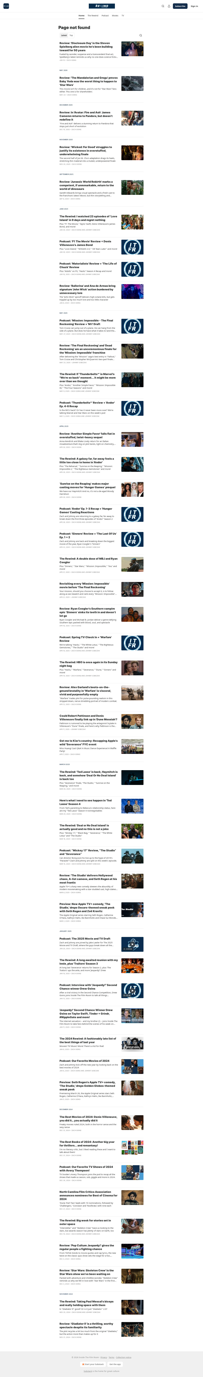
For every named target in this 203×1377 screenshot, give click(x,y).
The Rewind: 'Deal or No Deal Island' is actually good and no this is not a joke (84, 827)
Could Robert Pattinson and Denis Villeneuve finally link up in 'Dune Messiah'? (88, 717)
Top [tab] (71, 35)
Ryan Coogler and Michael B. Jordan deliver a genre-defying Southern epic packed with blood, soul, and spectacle (88, 621)
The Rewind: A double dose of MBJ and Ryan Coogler (89, 560)
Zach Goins (71, 60)
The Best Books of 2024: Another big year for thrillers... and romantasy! (87, 1143)
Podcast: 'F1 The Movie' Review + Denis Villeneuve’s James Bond (85, 243)
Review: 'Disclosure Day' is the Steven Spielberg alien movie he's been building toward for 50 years (86, 47)
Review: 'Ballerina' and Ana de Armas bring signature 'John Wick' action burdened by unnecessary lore (87, 289)
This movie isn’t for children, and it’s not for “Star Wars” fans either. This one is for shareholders (88, 90)
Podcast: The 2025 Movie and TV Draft (85, 938)
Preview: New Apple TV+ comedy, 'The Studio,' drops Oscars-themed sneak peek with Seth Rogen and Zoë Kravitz (87, 907)
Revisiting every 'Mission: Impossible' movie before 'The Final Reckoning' (85, 585)
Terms (111, 1357)
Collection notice (123, 1357)
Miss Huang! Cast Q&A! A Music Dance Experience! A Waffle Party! (88, 749)
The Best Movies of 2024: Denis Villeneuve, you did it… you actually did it (88, 1118)
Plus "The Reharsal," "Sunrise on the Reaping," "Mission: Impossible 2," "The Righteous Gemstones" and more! (86, 467)
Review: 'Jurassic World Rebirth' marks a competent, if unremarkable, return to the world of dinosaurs (87, 185)
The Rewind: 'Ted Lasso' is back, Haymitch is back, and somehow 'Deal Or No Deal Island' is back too (89, 775)
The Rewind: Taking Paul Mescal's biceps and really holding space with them (87, 1303)
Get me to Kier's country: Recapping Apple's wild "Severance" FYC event (89, 742)
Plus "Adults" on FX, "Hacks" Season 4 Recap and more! (86, 271)
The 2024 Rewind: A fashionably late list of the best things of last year (88, 1040)
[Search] (163, 6)
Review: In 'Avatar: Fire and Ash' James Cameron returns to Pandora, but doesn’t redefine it (86, 116)
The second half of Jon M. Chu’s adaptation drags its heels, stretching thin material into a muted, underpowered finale (87, 159)
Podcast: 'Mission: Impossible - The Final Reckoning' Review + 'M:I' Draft (86, 322)
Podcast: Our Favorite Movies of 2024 (84, 1060)
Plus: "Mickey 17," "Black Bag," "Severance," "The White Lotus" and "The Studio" (86, 834)
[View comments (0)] (80, 63)
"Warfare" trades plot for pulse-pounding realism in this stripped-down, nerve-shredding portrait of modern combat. (88, 699)
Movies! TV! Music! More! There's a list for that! (82, 1046)
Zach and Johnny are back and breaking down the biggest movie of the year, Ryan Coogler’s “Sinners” (87, 542)
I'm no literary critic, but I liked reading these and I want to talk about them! (87, 1150)
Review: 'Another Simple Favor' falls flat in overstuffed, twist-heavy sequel (87, 435)
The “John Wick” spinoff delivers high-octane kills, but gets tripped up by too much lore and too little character (87, 298)
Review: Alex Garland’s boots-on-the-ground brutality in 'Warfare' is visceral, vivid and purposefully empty (85, 691)
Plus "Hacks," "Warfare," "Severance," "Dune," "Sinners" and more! (88, 671)
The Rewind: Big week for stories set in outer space (85, 1222)
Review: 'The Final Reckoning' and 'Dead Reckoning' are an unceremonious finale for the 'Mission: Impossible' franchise (88, 349)
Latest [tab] (64, 35)
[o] (132, 856)
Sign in (194, 6)
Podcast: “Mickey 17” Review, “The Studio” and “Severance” (88, 852)
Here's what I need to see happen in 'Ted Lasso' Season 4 (86, 802)
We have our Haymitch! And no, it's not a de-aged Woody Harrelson (87, 492)
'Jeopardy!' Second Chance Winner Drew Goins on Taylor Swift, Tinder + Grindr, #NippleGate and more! (86, 1013)
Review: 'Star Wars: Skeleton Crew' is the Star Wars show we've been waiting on (87, 1272)
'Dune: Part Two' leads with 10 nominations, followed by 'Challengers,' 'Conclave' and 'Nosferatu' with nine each (86, 1204)
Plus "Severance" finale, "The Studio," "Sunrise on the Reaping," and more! (85, 784)
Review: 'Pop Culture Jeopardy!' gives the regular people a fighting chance (87, 1247)
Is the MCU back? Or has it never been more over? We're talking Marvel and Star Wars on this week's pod (86, 411)
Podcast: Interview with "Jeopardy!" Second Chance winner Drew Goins (88, 986)
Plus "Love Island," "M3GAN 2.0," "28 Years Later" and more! (88, 248)
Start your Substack (94, 1364)
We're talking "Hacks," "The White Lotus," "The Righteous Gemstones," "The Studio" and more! (86, 646)
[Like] (61, 98)
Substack (88, 1371)
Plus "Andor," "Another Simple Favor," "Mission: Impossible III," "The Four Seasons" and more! (87, 386)
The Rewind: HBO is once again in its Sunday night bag (89, 664)
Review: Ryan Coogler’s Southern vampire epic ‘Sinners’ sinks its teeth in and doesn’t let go (88, 612)
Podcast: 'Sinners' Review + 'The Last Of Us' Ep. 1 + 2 (88, 535)
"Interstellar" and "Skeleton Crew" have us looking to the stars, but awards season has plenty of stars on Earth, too (87, 1229)
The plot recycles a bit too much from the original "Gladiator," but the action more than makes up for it (89, 1332)
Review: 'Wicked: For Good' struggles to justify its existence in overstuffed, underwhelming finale (86, 151)
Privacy (104, 1357)
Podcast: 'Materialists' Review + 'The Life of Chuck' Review (88, 265)
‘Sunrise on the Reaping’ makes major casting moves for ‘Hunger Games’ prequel (87, 485)
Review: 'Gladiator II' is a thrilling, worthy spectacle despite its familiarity (86, 1325)
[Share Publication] (169, 6)
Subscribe (180, 6)
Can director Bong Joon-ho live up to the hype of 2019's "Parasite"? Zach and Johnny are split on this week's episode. (88, 859)
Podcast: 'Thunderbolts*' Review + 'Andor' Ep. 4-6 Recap (87, 404)
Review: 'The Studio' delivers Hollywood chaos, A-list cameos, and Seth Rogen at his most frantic (88, 879)
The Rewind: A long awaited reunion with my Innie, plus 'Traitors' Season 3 (89, 962)
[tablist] (67, 35)
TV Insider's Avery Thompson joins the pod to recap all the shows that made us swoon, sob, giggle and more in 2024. (87, 1175)
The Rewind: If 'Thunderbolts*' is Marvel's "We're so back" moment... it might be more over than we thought (88, 378)
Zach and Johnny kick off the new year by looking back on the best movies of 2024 (89, 1066)
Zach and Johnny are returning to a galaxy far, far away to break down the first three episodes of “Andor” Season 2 (87, 517)
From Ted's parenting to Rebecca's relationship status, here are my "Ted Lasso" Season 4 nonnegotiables (87, 809)
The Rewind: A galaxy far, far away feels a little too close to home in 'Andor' (87, 460)
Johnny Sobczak (93, 230)
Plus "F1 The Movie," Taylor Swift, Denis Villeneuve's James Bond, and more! (87, 225)
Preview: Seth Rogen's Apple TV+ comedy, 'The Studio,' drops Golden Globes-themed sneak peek (87, 1086)
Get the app (115, 1364)
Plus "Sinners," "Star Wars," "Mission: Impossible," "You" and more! (88, 567)
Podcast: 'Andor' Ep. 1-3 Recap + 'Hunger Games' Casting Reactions (86, 510)
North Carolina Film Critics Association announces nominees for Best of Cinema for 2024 (88, 1195)
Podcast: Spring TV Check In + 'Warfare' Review (86, 639)
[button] (81, 15)
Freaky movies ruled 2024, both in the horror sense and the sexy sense (88, 1125)
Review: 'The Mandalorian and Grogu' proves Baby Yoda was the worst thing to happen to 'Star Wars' (89, 81)
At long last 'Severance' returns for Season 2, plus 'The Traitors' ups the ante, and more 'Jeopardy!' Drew (85, 969)
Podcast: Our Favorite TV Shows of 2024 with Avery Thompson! (86, 1168)
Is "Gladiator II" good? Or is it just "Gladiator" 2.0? (83, 1309)
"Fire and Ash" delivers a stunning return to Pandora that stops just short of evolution (87, 125)
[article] (101, 53)
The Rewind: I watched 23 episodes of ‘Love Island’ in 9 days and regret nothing (88, 218)
